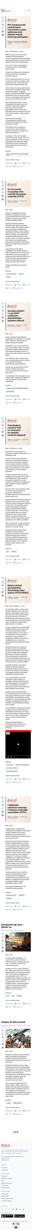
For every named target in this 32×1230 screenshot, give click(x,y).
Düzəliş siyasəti (5, 1185)
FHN (8, 995)
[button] (2, 17)
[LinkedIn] (19, 1209)
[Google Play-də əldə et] (19, 1216)
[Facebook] (6, 1209)
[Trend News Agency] (5, 1146)
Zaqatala (21, 273)
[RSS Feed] (23, 1209)
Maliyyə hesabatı (5, 1187)
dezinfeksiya (10, 764)
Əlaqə (2, 1180)
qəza (13, 995)
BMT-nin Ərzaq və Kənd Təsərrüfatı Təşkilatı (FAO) (17, 154)
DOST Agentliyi (10, 391)
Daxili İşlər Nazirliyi (11, 273)
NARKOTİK (21, 895)
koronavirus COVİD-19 (12, 768)
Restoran (14, 551)
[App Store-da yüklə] (7, 1216)
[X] (9, 1209)
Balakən (9, 277)
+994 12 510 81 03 (5, 1158)
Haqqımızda (4, 1176)
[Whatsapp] (2, 1209)
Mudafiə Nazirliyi (17, 1103)
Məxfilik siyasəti (5, 1196)
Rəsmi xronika (4, 1170)
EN (13, 1227)
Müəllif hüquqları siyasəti (7, 1198)
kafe (8, 551)
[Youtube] (12, 1209)
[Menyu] (29, 10)
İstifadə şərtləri (4, 1194)
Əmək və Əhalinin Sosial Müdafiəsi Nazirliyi (17, 388)
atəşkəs (8, 1103)
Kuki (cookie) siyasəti (6, 1201)
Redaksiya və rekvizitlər (6, 1178)
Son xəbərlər (4, 1167)
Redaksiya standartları (6, 1183)
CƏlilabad (9, 898)
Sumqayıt (19, 995)
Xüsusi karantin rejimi (12, 771)
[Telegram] (16, 1209)
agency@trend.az (5, 1160)
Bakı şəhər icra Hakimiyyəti (22, 764)
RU (18, 1227)
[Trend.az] (5, 10)
